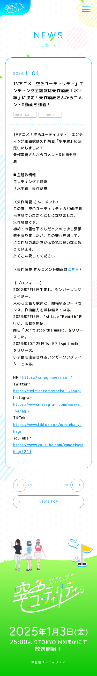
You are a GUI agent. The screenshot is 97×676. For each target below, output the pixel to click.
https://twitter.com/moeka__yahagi (47, 390)
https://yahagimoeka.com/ (47, 377)
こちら (73, 269)
